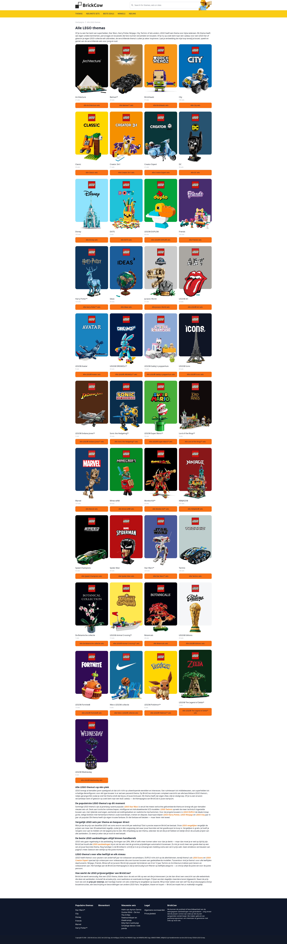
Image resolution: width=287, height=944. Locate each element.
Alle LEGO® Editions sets (195, 643)
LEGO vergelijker (189, 825)
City (76, 913)
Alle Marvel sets (92, 509)
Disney (78, 917)
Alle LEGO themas (93, 22)
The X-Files (125, 915)
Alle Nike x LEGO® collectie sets (126, 713)
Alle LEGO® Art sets (195, 307)
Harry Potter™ (81, 928)
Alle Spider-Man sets (126, 576)
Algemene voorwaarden (154, 910)
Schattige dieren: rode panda (130, 927)
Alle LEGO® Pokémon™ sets (160, 713)
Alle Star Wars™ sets (160, 576)
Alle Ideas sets (126, 307)
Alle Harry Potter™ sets (91, 307)
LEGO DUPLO (189, 812)
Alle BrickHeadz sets (160, 105)
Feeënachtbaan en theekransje (129, 919)
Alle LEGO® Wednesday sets (91, 780)
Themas (79, 13)
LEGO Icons (198, 857)
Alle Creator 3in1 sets (126, 172)
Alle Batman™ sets (126, 105)
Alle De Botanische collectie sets (92, 643)
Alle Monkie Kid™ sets (161, 509)
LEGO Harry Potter (171, 814)
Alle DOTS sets (126, 240)
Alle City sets (195, 105)
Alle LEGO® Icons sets (195, 374)
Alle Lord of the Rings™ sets (195, 442)
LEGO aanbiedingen (101, 844)
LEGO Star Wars (131, 806)
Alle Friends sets (195, 240)
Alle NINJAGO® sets (195, 509)
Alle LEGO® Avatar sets (91, 374)
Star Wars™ (80, 910)
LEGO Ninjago (186, 814)
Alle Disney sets (92, 240)
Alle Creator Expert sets (161, 172)
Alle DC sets (195, 172)
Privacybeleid (150, 913)
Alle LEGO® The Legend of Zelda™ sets (195, 712)
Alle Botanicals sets (161, 643)
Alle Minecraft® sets (126, 509)
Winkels (121, 13)
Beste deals (108, 13)
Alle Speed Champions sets (92, 576)
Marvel (78, 924)
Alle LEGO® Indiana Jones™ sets (92, 442)
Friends (78, 921)
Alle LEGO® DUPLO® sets (160, 240)
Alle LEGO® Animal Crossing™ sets (126, 643)
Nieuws (132, 13)
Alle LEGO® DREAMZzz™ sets (126, 374)
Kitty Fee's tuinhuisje (130, 923)
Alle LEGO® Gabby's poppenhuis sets (161, 374)
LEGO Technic (166, 809)
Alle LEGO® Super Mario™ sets (160, 442)
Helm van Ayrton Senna (131, 909)
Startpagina (79, 22)
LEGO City (200, 814)
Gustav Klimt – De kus (130, 912)
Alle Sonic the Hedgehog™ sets (126, 442)
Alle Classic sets (92, 172)
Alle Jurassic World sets (161, 307)
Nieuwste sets (93, 13)
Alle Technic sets (195, 576)
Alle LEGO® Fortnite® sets (92, 713)
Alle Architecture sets (92, 105)
